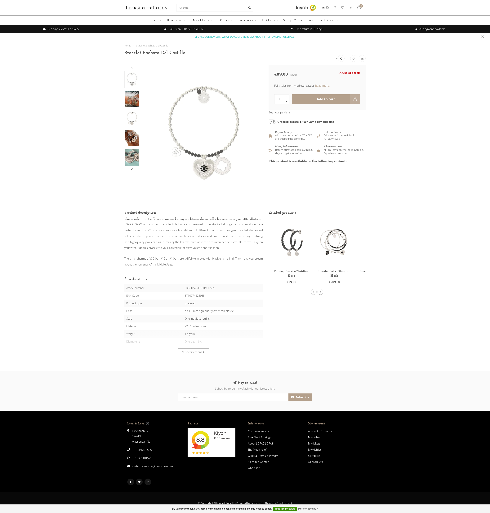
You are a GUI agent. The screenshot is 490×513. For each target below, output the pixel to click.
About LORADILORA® (261, 443)
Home (157, 20)
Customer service (258, 431)
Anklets (268, 20)
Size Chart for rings (259, 437)
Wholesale (254, 468)
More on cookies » (308, 508)
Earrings (246, 20)
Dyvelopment (284, 503)
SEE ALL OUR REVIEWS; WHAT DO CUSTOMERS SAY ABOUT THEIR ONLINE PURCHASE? (245, 36)
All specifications (192, 352)
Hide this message (285, 508)
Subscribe (302, 397)
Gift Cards (328, 20)
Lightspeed (257, 503)
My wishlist (314, 449)
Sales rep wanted (258, 462)
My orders (314, 437)
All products (315, 462)
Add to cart (326, 99)
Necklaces (202, 20)
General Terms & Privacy (263, 456)
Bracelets (176, 20)
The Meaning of (257, 449)
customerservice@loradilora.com (152, 466)
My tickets (314, 443)
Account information (320, 431)
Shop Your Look (298, 20)
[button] (134, 68)
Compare (314, 456)
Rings (225, 20)
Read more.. (322, 85)
